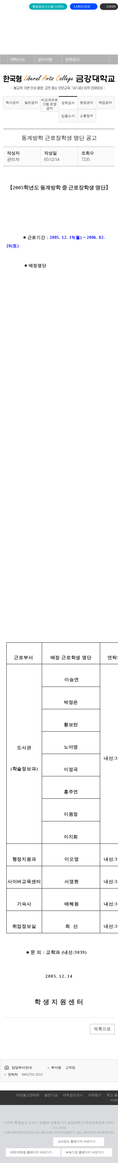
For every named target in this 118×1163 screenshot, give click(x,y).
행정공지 (86, 102)
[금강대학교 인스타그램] (18, 1142)
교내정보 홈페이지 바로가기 (76, 1141)
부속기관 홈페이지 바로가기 (85, 1152)
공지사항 (45, 59)
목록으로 (102, 1029)
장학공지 (72, 59)
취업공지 (105, 102)
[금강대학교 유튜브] (28, 1142)
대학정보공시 (73, 1095)
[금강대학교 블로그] (47, 1142)
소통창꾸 (86, 116)
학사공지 (12, 102)
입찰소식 (68, 116)
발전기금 (51, 1095)
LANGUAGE (82, 6)
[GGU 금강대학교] (58, 17)
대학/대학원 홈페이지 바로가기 (31, 1152)
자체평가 (94, 1095)
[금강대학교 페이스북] (38, 1142)
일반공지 (31, 102)
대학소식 (17, 59)
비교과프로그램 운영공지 (49, 104)
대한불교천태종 (27, 1095)
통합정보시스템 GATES (48, 6)
